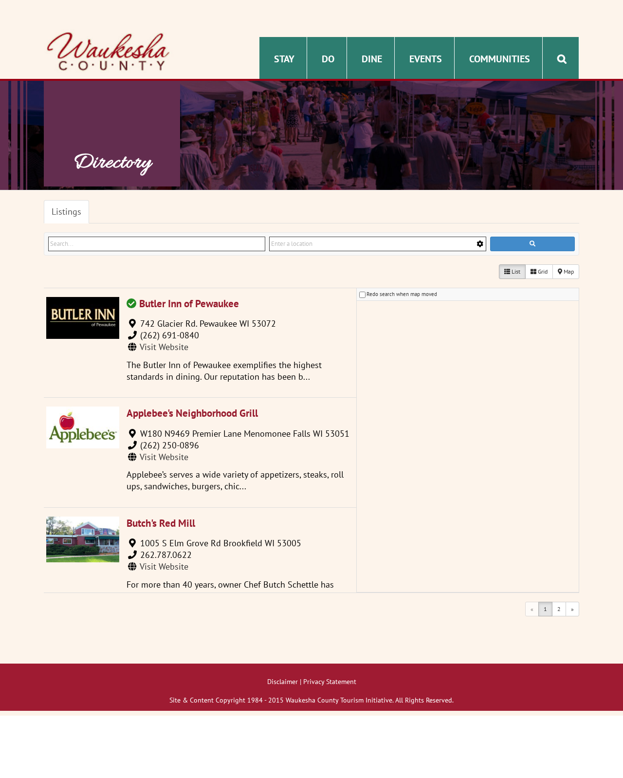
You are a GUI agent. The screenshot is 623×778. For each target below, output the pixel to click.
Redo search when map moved (401, 294)
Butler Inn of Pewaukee (189, 303)
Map (568, 271)
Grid (542, 271)
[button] (562, 58)
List (515, 271)
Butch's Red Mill (161, 523)
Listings (66, 211)
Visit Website (164, 346)
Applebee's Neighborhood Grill (192, 413)
